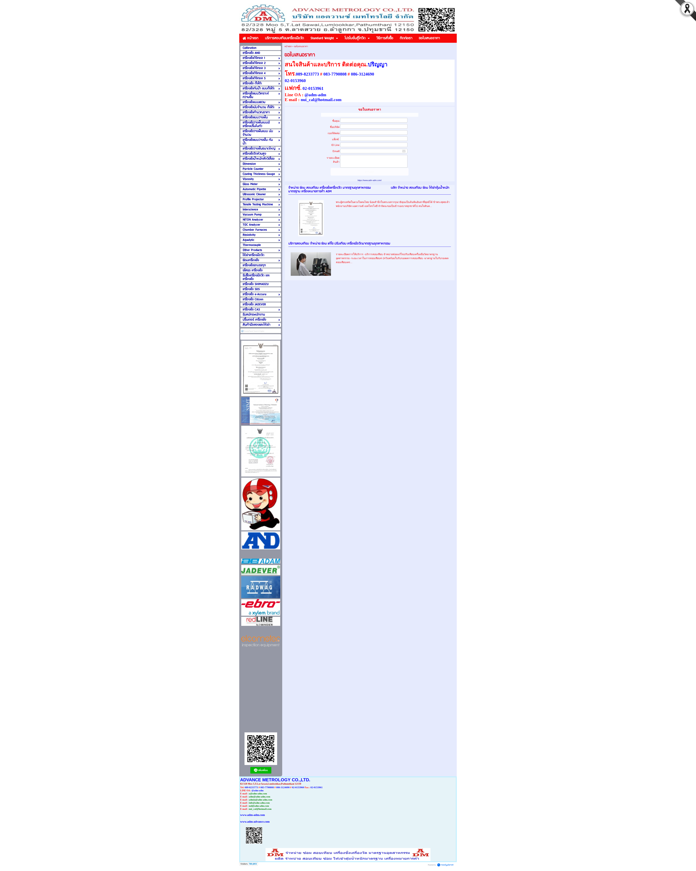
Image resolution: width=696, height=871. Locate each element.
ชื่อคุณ (335, 120)
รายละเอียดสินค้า (333, 159)
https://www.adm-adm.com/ (370, 180)
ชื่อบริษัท (334, 127)
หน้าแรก (288, 46)
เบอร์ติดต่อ (333, 133)
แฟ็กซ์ (335, 139)
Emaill (336, 151)
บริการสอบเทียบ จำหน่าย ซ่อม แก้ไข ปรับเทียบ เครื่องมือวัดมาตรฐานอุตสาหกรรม (339, 243)
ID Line (335, 145)
